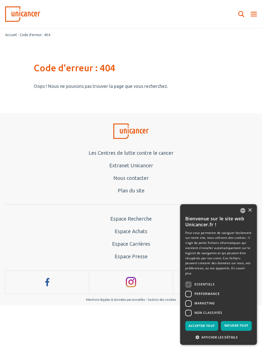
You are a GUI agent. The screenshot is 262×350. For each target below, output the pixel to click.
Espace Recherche (131, 219)
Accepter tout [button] (202, 326)
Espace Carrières (131, 244)
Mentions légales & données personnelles (115, 299)
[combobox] (242, 210)
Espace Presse (131, 256)
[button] (218, 337)
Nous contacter (131, 178)
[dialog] (218, 274)
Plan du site (131, 190)
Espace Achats (131, 231)
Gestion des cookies (162, 299)
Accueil (11, 35)
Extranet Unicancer (131, 165)
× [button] (250, 210)
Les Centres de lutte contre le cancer (131, 153)
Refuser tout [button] (236, 325)
